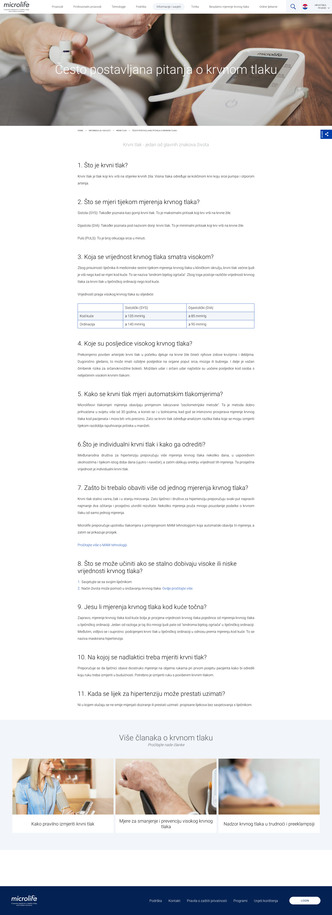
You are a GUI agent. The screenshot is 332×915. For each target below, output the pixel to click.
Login (305, 900)
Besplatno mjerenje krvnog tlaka (229, 6)
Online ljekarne (268, 6)
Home (80, 130)
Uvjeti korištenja (266, 901)
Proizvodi (57, 6)
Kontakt (174, 901)
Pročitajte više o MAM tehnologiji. (103, 545)
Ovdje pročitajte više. (177, 588)
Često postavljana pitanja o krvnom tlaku (154, 130)
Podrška (141, 6)
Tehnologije (119, 6)
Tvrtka (195, 6)
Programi (240, 901)
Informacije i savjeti (169, 6)
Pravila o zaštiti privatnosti (207, 901)
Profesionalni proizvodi (87, 6)
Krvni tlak (121, 130)
